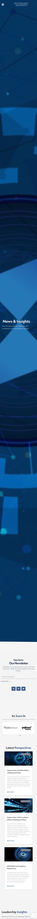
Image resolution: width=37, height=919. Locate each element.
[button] (3, 4)
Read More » (10, 792)
